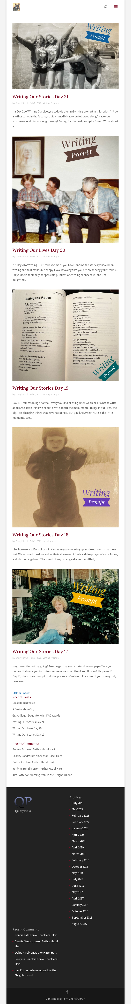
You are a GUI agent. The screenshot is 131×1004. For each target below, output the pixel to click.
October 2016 (80, 911)
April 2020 (78, 835)
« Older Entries (21, 693)
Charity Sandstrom (23, 756)
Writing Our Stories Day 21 (40, 96)
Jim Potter (19, 775)
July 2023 (77, 803)
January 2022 (80, 828)
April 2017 (78, 898)
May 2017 (77, 892)
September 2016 (82, 917)
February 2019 (80, 860)
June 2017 (78, 886)
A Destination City (23, 709)
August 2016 (79, 924)
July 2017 (77, 879)
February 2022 (80, 822)
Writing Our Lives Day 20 (38, 250)
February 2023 (80, 815)
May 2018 (77, 873)
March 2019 (78, 854)
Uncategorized (50, 541)
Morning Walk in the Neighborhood (51, 775)
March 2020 (78, 841)
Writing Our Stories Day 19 (40, 388)
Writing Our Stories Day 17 (40, 651)
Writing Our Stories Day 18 (40, 534)
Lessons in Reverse (23, 703)
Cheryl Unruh (22, 103)
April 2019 (78, 847)
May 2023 (77, 809)
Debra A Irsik (20, 762)
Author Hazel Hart (44, 749)
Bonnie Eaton (20, 749)
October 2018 (80, 867)
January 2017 (80, 905)
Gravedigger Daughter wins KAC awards (36, 715)
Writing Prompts (51, 103)
